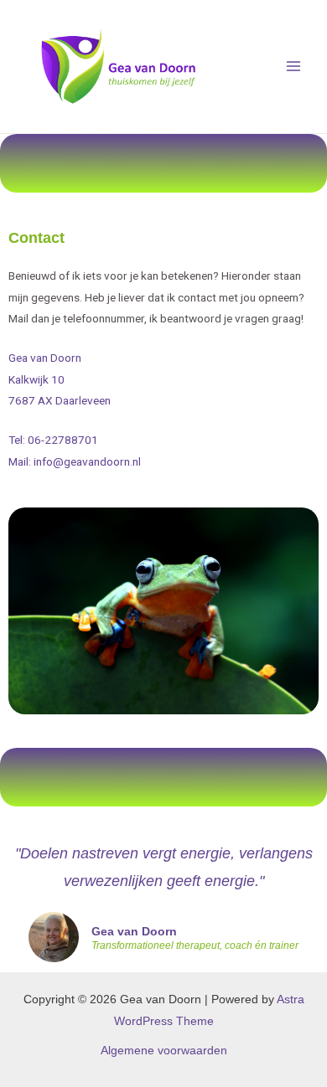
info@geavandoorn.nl (87, 461)
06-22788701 (63, 439)
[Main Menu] (294, 66)
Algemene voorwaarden (164, 1050)
